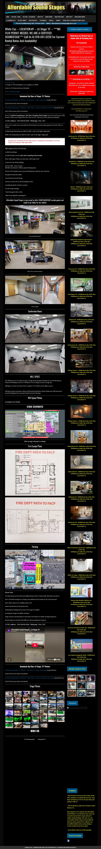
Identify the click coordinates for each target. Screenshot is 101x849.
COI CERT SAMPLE (22, 20)
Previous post (30, 739)
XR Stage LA (73, 847)
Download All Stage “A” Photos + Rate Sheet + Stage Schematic (25, 100)
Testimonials (43, 20)
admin (12, 82)
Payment (58, 20)
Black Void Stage (59, 17)
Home (7, 17)
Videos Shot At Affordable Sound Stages (74, 20)
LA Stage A (14, 45)
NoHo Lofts (69, 17)
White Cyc (40, 17)
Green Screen (48, 17)
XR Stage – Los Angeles (29, 17)
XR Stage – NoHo (15, 17)
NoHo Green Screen (80, 17)
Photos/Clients (33, 20)
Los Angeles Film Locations (64, 847)
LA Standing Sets (10, 20)
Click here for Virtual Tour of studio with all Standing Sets (81, 37)
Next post (41, 739)
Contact (51, 20)
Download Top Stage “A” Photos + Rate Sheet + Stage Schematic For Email (29, 108)
